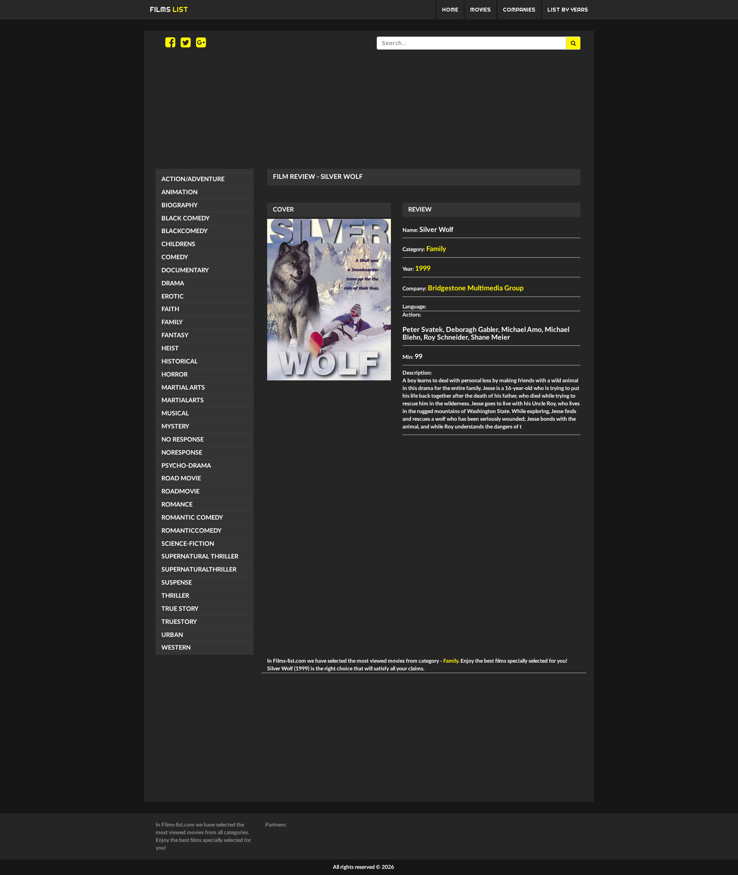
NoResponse (181, 453)
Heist (170, 348)
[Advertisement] (369, 109)
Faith (170, 309)
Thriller (175, 596)
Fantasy (174, 335)
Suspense (176, 583)
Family (172, 322)
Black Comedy (185, 218)
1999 (422, 268)
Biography (179, 205)
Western (176, 648)
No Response (182, 440)
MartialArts (182, 400)
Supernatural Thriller (199, 556)
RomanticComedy (191, 531)
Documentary (185, 270)
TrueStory (179, 622)
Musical (175, 413)
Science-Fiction (187, 544)
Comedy (174, 257)
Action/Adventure (192, 179)
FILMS (169, 9)
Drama (172, 283)
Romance (177, 505)
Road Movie (181, 478)
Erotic (172, 296)
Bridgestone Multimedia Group (476, 288)
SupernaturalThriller (198, 570)
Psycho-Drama (186, 466)
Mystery (175, 426)
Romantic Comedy (192, 518)
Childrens (178, 244)
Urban (172, 635)
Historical (179, 361)
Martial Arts (183, 388)
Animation (179, 192)
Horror (174, 375)
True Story (179, 609)
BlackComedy (184, 231)
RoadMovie (180, 491)
